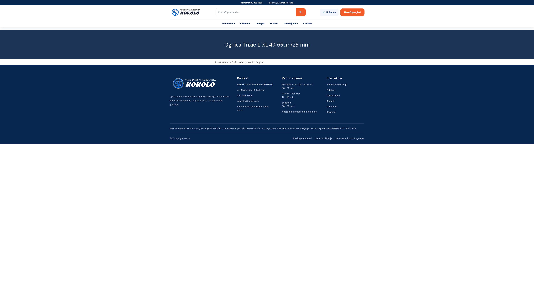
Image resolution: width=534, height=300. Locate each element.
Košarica (331, 112)
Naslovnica (228, 23)
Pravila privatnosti (302, 138)
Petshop (245, 23)
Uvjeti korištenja (323, 138)
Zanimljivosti (290, 23)
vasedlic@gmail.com (248, 101)
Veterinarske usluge (337, 84)
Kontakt (307, 23)
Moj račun (332, 106)
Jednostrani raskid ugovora (349, 138)
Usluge (260, 23)
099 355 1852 (244, 95)
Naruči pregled (352, 12)
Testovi (274, 23)
